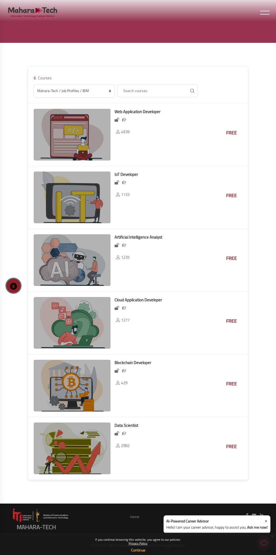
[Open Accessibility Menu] (13, 286)
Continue (138, 550)
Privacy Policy (138, 543)
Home (134, 517)
